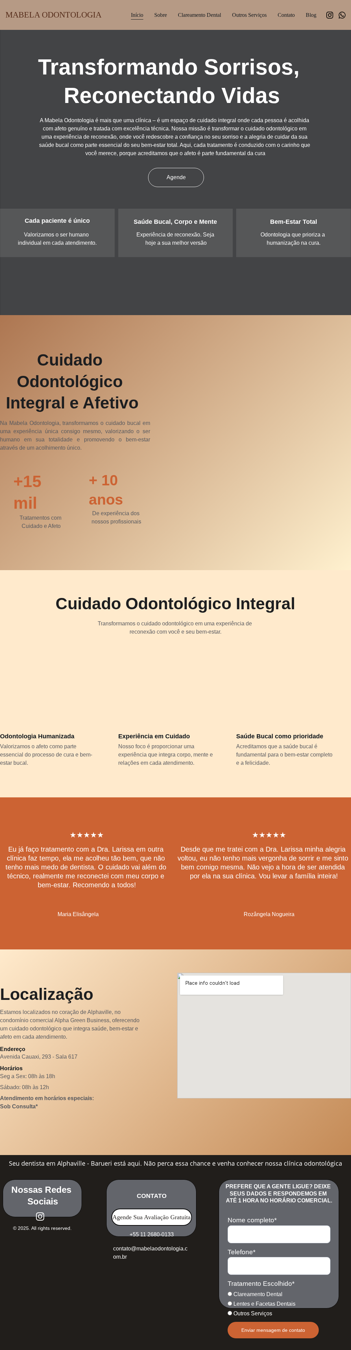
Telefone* (241, 1252)
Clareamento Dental (199, 15)
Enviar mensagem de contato (273, 1330)
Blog (311, 15)
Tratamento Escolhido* (261, 1283)
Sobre (160, 15)
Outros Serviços (249, 15)
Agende (176, 177)
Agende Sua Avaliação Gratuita (151, 1217)
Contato (286, 15)
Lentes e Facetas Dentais (263, 1304)
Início (137, 15)
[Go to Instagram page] (332, 15)
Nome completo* (252, 1220)
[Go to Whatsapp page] (342, 15)
